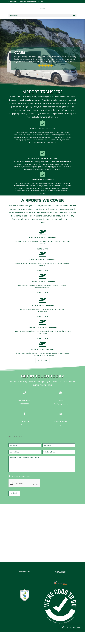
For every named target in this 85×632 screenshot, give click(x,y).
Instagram (60, 425)
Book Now (42, 360)
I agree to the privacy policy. (20, 476)
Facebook (24, 425)
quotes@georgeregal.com (60, 404)
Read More (42, 147)
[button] (71, 627)
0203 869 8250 (25, 404)
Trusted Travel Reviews (45, 558)
